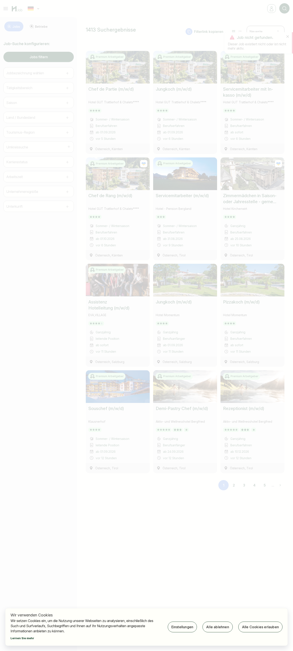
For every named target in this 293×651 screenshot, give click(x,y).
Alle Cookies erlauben (260, 627)
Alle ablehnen (217, 627)
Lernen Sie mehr (22, 638)
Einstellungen (182, 627)
